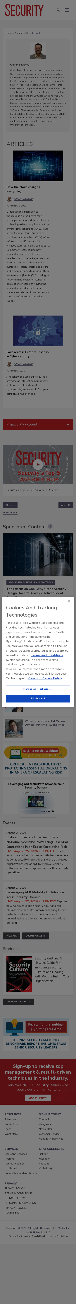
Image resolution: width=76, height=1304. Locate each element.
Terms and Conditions (47, 655)
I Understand (38, 698)
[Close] (69, 601)
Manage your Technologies (38, 688)
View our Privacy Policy (44, 678)
